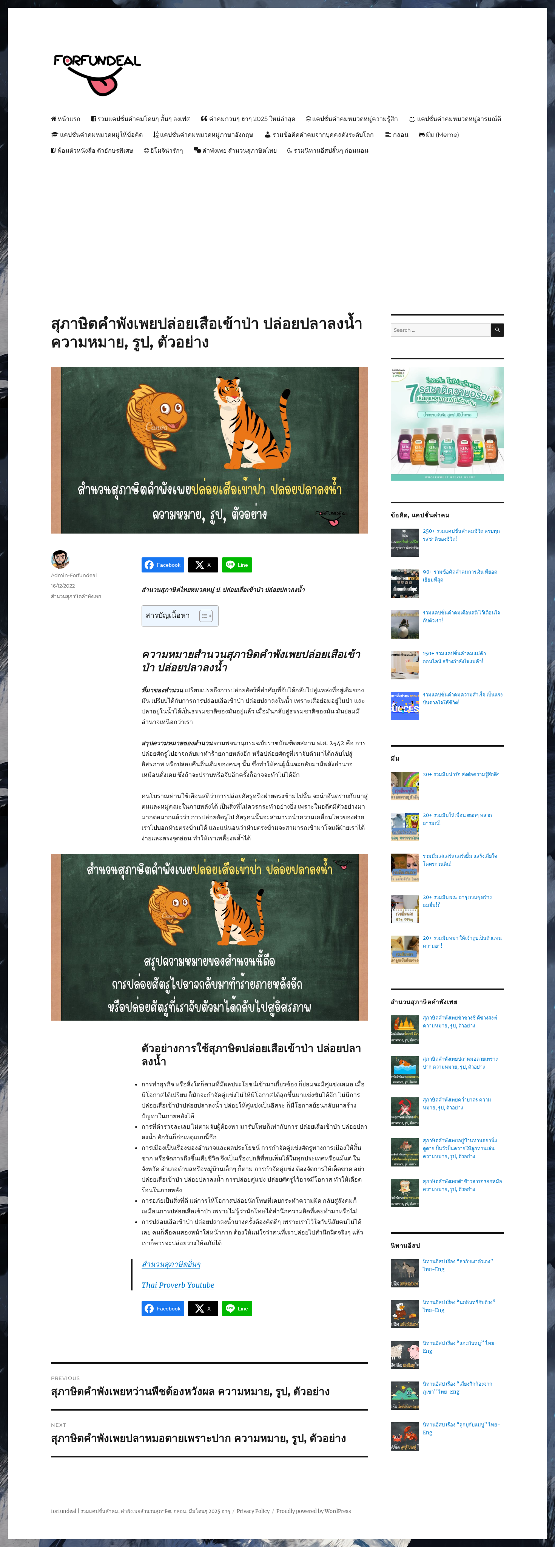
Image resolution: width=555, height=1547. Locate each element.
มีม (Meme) (442, 134)
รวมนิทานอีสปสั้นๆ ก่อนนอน (331, 150)
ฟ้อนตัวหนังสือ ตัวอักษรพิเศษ (95, 150)
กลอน (401, 134)
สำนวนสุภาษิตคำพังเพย (76, 596)
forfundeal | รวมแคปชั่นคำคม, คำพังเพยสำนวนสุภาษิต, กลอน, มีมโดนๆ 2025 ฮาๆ (140, 1511)
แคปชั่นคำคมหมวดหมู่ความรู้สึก (355, 118)
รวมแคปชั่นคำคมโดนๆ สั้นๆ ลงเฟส (143, 118)
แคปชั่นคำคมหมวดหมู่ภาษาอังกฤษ (206, 134)
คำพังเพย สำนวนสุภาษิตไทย (239, 150)
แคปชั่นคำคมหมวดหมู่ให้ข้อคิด (101, 134)
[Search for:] (441, 330)
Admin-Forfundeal (74, 575)
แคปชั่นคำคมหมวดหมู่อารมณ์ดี (459, 118)
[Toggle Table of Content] (202, 616)
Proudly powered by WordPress (313, 1511)
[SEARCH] (497, 330)
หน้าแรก (69, 118)
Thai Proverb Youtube (178, 1285)
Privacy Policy (253, 1511)
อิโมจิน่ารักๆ (166, 150)
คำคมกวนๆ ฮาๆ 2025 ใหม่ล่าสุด (252, 118)
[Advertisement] (279, 216)
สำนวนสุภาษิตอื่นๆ (171, 1264)
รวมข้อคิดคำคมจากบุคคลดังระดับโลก (323, 134)
